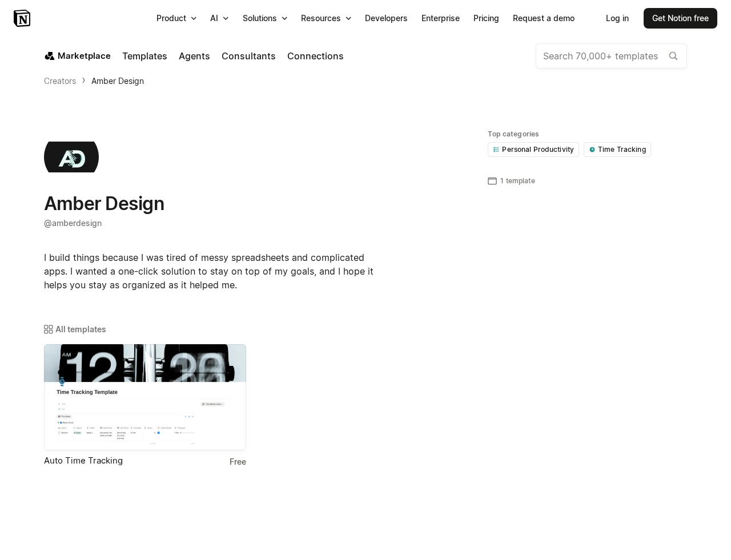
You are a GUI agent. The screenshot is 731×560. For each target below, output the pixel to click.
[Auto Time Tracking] (145, 397)
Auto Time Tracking (83, 460)
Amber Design (117, 81)
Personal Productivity (538, 149)
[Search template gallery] (673, 56)
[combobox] (611, 56)
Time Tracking (622, 149)
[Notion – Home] (23, 18)
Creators (60, 81)
